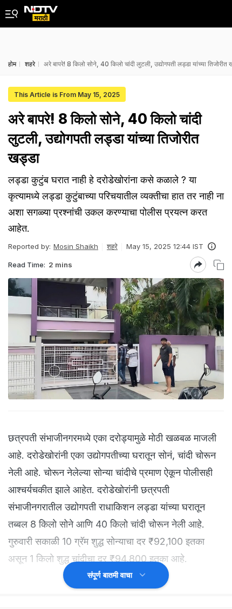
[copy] (219, 265)
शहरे (112, 246)
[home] (41, 10)
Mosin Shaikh (75, 246)
